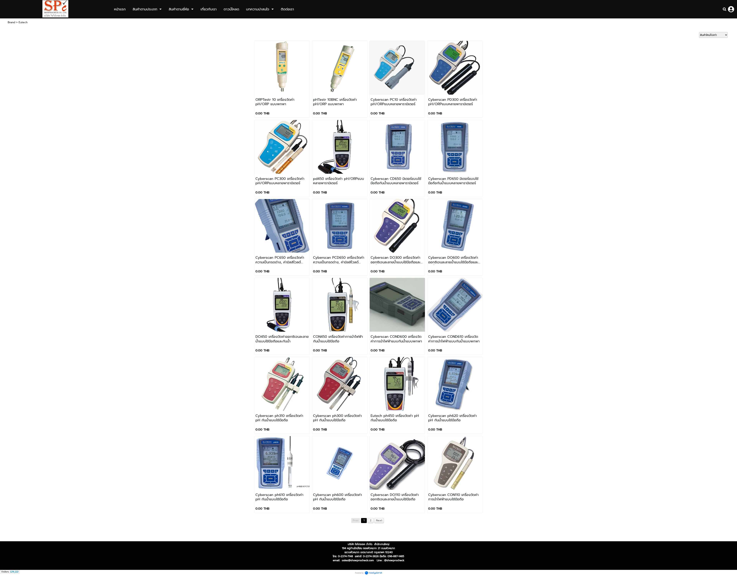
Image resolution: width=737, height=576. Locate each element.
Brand (11, 22)
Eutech (23, 22)
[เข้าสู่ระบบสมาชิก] (731, 9)
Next (379, 520)
